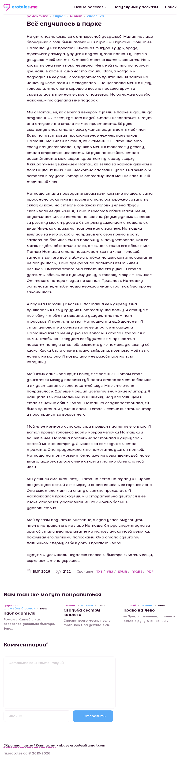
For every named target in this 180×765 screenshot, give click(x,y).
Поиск (170, 7)
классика (95, 16)
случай (59, 16)
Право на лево (139, 610)
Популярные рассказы (135, 7)
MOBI (136, 571)
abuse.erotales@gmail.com (82, 745)
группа (10, 605)
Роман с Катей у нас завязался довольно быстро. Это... (29, 623)
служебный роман (20, 608)
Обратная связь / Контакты (30, 745)
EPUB (122, 571)
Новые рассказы (90, 7)
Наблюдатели (19, 613)
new (43, 608)
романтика (37, 16)
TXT (99, 571)
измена (70, 605)
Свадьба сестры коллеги (82, 612)
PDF (149, 571)
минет (76, 16)
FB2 (110, 571)
